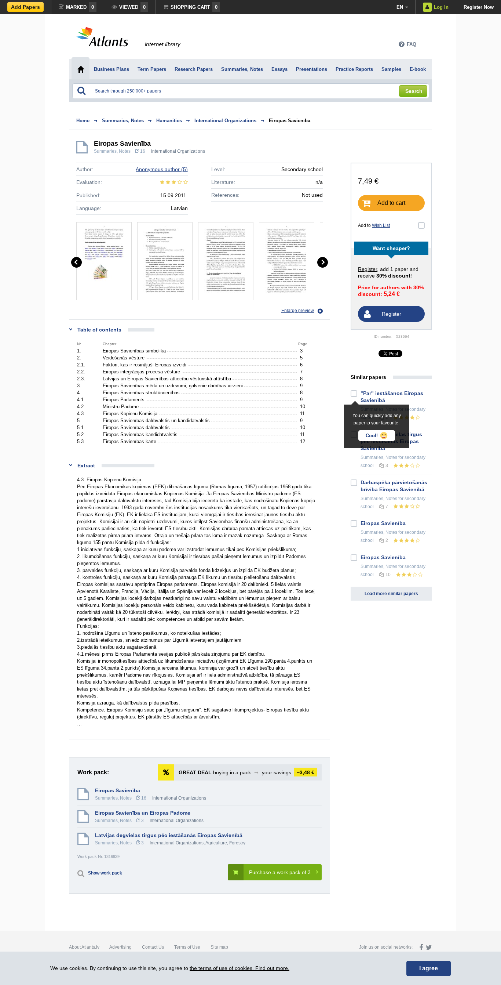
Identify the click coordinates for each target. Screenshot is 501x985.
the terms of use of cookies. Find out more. (239, 968)
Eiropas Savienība (289, 120)
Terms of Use (187, 947)
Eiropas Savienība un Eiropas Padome (142, 813)
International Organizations (178, 151)
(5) (162, 169)
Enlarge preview (297, 310)
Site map (219, 947)
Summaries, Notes (112, 151)
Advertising (120, 947)
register (367, 269)
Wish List (381, 225)
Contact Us (153, 947)
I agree (428, 968)
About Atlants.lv (84, 947)
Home (82, 120)
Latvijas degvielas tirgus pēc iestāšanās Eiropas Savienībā (168, 835)
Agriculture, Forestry (225, 842)
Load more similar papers (391, 593)
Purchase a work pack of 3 (280, 872)
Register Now (479, 7)
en (399, 7)
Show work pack (105, 873)
